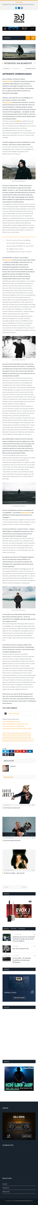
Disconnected (7, 81)
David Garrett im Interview (12, 808)
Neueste (6, 928)
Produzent (18, 740)
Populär (13, 928)
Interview (6, 737)
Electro (28, 734)
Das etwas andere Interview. (12, 840)
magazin (6, 68)
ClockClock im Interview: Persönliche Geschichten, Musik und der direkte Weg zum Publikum (19, 4)
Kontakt (4, 1184)
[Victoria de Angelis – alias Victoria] (19, 860)
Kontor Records (25, 737)
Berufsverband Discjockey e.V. (24, 1201)
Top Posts (21, 928)
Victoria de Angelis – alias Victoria (14, 873)
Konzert (5, 740)
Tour (31, 740)
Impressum (5, 1188)
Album (5, 734)
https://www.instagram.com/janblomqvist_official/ (17, 728)
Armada (11, 734)
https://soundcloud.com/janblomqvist (13, 726)
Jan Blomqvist (15, 737)
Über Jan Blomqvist (14, 713)
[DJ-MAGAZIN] (19, 18)
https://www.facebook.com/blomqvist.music (15, 724)
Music (11, 740)
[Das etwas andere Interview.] (19, 827)
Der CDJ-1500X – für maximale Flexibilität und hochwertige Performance (22, 960)
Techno (26, 740)
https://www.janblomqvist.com (11, 721)
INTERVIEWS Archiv (30, 68)
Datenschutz (6, 1191)
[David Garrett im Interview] (19, 795)
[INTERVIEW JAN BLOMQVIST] (19, 52)
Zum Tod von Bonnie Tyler (21, 948)
